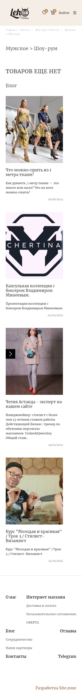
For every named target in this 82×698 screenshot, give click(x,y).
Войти (64, 13)
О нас (11, 597)
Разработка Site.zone (55, 688)
